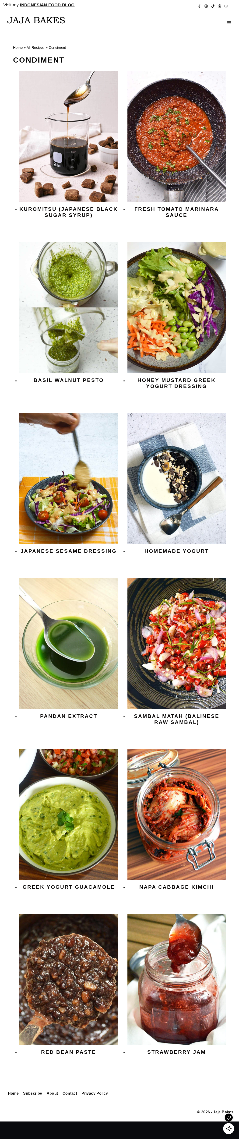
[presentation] (68, 136)
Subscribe (32, 1093)
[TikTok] (213, 6)
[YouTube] (226, 6)
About (52, 1093)
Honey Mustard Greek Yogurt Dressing (176, 383)
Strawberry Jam (176, 1052)
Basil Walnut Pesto (69, 380)
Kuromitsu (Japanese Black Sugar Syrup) (68, 212)
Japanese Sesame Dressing (69, 551)
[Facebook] (199, 6)
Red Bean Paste (68, 1052)
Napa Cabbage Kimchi (176, 887)
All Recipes (36, 47)
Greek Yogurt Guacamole (69, 887)
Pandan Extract (68, 716)
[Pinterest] (219, 6)
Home (18, 47)
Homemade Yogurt (176, 551)
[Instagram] (206, 6)
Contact (70, 1093)
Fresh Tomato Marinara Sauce (176, 212)
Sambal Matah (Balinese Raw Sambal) (176, 719)
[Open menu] (229, 22)
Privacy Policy (94, 1093)
